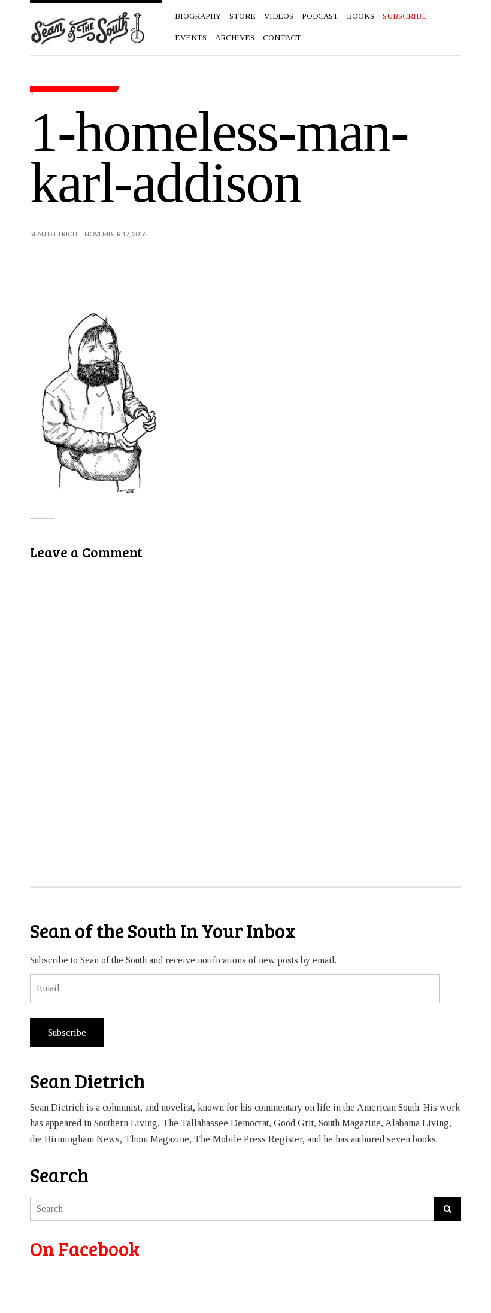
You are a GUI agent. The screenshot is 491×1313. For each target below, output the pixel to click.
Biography (198, 15)
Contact (282, 37)
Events (191, 37)
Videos (278, 15)
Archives (234, 37)
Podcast (320, 15)
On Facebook (85, 1249)
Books (360, 15)
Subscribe (67, 1032)
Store (242, 15)
